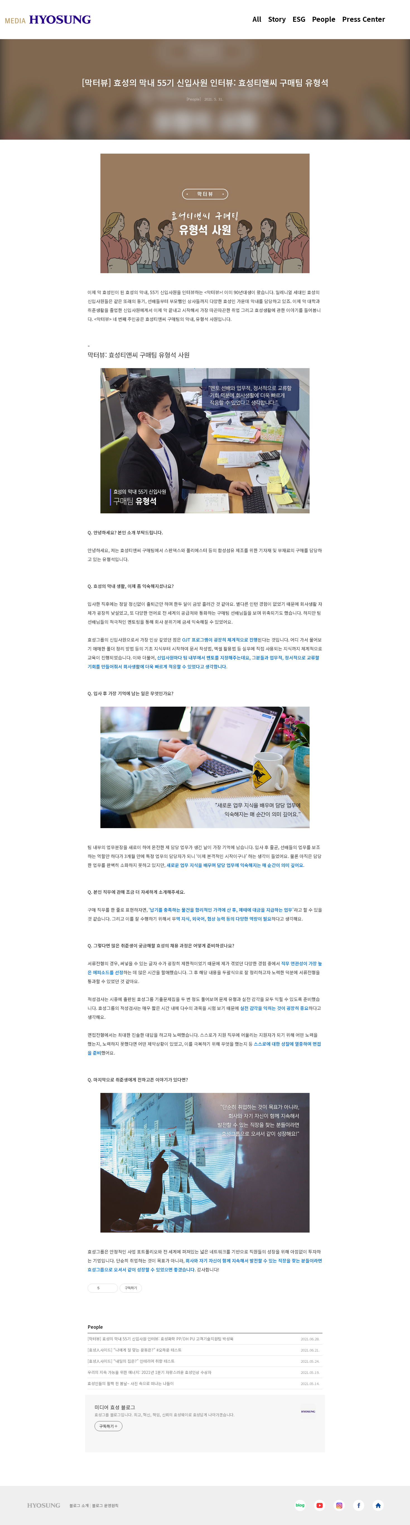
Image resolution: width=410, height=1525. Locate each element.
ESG (299, 19)
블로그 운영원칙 (105, 1505)
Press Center (363, 19)
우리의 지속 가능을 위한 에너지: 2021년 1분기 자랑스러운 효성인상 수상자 (149, 1372)
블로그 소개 (79, 1505)
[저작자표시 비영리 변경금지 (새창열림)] (149, 1288)
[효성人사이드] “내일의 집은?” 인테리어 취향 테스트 (131, 1361)
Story (277, 19)
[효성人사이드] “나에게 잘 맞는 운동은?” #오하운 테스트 (135, 1350)
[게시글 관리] (111, 1288)
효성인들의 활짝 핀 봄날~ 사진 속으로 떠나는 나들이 (131, 1383)
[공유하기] (104, 1288)
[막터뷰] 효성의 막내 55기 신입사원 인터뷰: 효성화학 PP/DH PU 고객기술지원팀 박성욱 (160, 1338)
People (324, 19)
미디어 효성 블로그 (115, 1407)
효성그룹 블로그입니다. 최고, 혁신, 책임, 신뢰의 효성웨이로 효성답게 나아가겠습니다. (165, 1414)
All (257, 19)
